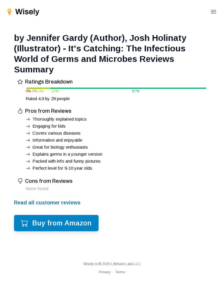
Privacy (105, 272)
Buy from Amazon (62, 223)
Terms (120, 272)
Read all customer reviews (47, 203)
